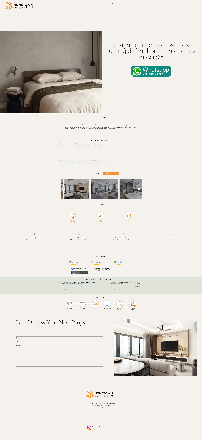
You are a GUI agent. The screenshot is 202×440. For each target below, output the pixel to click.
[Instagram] (89, 428)
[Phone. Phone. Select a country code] (18, 339)
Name (17, 333)
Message (17, 360)
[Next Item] (139, 188)
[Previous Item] (63, 188)
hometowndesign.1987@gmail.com (101, 408)
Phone (17, 337)
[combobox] (59, 347)
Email (17, 341)
